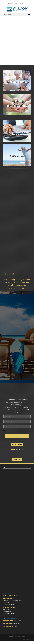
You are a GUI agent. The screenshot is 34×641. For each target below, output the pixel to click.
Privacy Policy (17, 444)
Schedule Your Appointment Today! (17, 454)
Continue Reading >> (11, 274)
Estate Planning (17, 105)
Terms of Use (17, 459)
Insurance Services (17, 133)
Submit (17, 436)
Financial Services (17, 81)
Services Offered (17, 369)
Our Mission (17, 309)
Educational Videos (17, 339)
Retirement (17, 156)
